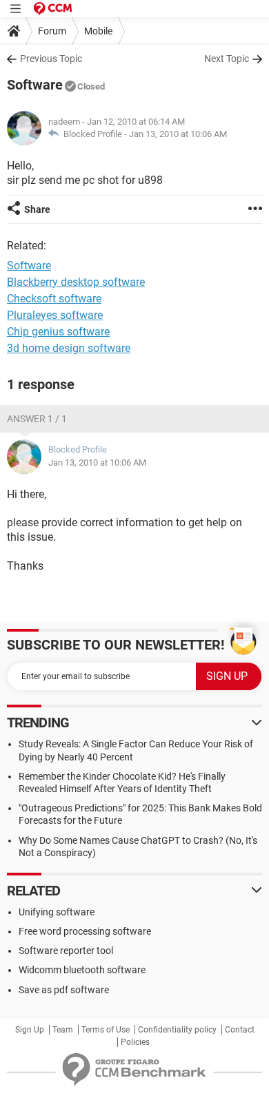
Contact (240, 1030)
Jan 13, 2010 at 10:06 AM (178, 134)
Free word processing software (85, 931)
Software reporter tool (66, 950)
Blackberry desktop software (76, 282)
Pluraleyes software (55, 315)
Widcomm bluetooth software (82, 969)
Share (37, 209)
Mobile (98, 31)
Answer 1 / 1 (37, 418)
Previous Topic (51, 58)
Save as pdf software (64, 989)
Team (62, 1030)
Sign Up (29, 1030)
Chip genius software (58, 331)
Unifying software (56, 911)
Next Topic (226, 58)
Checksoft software (54, 298)
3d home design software (68, 348)
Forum (52, 31)
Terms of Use (105, 1030)
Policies (135, 1042)
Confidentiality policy (177, 1030)
